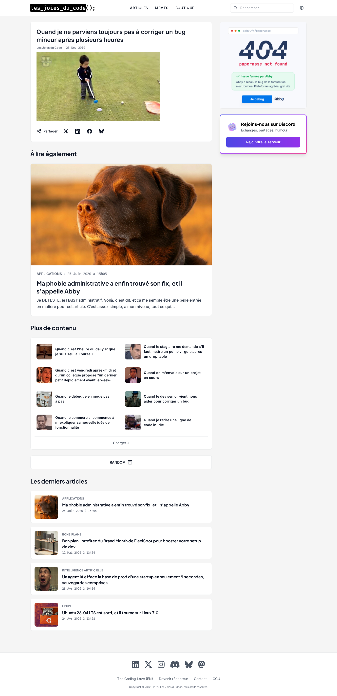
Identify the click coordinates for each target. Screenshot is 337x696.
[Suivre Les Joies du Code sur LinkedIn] (135, 665)
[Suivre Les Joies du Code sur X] (148, 665)
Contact (200, 679)
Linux (66, 606)
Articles (139, 8)
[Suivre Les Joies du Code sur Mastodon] (202, 665)
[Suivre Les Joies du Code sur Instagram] (161, 665)
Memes (161, 8)
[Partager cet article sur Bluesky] (101, 131)
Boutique (185, 8)
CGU (216, 679)
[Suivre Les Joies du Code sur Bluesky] (189, 665)
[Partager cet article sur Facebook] (89, 131)
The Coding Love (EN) (135, 679)
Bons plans (71, 534)
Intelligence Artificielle (82, 570)
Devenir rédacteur (173, 679)
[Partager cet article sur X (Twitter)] (65, 131)
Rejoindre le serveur (263, 142)
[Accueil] (62, 8)
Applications (49, 274)
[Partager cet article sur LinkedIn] (77, 131)
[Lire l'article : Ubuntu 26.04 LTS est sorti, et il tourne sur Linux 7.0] (121, 615)
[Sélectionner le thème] (302, 8)
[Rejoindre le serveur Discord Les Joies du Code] (175, 664)
